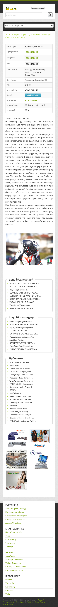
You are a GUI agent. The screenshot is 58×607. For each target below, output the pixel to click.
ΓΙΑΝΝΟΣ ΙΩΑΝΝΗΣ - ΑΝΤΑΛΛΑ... (23, 349)
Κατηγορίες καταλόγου (14, 512)
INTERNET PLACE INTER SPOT (23, 287)
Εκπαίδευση (10, 539)
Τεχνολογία (10, 556)
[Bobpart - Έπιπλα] (17, 438)
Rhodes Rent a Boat (18, 409)
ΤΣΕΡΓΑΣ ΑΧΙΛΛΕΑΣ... (19, 331)
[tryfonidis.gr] (17, 480)
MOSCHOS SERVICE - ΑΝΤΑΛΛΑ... (24, 325)
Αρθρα (9, 552)
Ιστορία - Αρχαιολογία (14, 570)
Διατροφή (9, 547)
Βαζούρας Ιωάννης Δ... (18, 290)
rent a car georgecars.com (20, 321)
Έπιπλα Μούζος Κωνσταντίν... (22, 381)
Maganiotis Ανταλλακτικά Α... (21, 337)
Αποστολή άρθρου (13, 523)
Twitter (30, 602)
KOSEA (12, 390)
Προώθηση (40, 602)
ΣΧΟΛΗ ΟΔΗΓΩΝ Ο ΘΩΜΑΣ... (22, 302)
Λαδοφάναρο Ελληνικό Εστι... (21, 375)
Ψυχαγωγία (10, 543)
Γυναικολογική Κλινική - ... (20, 412)
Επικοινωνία (8, 602)
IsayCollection (15, 393)
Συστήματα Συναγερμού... (20, 305)
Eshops (8, 580)
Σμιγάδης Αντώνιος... (18, 340)
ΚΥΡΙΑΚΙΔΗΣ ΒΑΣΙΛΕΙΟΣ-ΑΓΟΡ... (23, 334)
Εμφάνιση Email (33, 95)
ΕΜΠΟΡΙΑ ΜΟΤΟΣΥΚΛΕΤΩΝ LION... (25, 296)
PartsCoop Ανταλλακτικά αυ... (22, 346)
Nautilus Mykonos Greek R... (21, 418)
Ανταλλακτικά (31, 100)
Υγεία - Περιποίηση (13, 563)
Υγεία (7, 536)
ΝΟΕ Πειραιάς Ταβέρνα (19, 362)
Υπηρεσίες (9, 583)
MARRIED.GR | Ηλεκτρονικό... (22, 384)
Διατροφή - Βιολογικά (14, 559)
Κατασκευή (10, 587)
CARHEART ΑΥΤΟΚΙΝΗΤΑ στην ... (24, 343)
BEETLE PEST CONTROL (20, 399)
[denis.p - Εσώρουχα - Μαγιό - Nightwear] (40, 438)
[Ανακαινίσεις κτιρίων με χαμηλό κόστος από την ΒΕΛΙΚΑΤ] (17, 459)
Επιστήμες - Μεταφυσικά (15, 567)
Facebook (20, 602)
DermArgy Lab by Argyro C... (21, 387)
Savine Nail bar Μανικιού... (20, 369)
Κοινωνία (9, 590)
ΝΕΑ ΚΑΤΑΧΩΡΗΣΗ (38, 8)
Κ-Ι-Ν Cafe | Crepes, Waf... (20, 372)
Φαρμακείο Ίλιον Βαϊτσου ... (21, 378)
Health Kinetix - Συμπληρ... (20, 396)
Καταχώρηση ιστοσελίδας (16, 519)
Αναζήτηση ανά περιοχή (15, 508)
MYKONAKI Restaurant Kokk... (22, 421)
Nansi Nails (14, 365)
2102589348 (32, 52)
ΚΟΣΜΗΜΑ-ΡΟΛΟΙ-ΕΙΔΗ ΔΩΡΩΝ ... (24, 299)
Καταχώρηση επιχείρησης (16, 516)
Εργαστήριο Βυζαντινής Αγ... (21, 402)
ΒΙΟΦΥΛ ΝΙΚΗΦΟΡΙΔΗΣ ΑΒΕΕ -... (23, 308)
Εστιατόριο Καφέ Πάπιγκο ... (21, 415)
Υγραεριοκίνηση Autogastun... (22, 328)
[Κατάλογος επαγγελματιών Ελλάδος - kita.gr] (11, 8)
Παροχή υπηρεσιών (13, 532)
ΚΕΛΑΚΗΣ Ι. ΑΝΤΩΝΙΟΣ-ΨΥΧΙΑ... (23, 293)
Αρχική (41, 600)
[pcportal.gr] (40, 459)
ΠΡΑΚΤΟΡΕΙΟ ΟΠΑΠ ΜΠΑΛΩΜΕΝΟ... (25, 284)
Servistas (13, 405)
